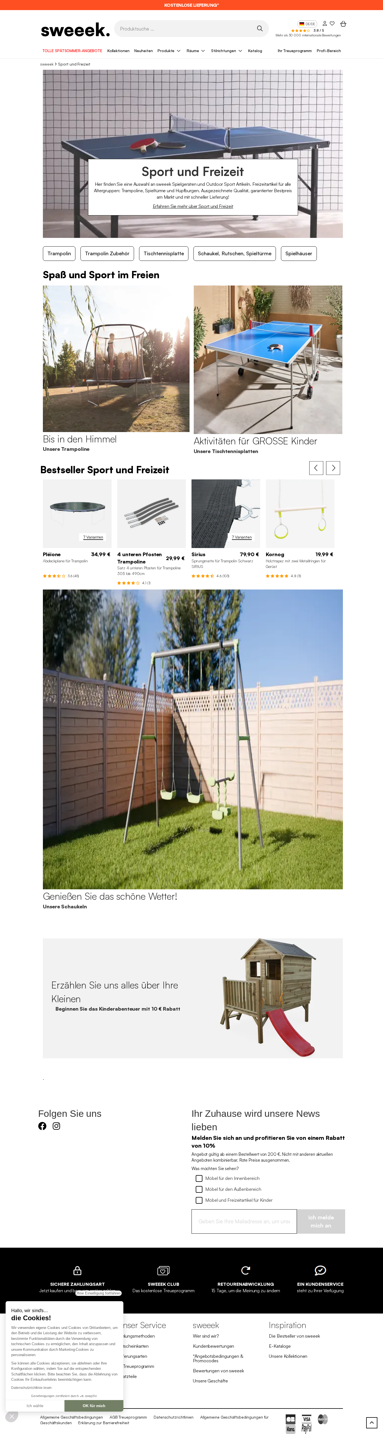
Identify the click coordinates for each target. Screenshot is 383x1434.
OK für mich (94, 1405)
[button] (12, 1416)
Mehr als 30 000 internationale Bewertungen (308, 35)
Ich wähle (35, 1405)
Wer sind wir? (206, 1336)
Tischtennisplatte (164, 253)
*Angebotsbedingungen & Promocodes (218, 1358)
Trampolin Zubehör (107, 253)
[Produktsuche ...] (259, 28)
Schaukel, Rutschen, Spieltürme (234, 253)
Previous (316, 468)
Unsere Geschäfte (210, 1381)
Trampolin (59, 253)
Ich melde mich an (321, 1221)
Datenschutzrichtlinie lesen (31, 1388)
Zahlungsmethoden (136, 1336)
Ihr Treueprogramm (295, 50)
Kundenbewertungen (213, 1346)
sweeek (46, 64)
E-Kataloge (280, 1346)
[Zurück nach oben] (371, 1422)
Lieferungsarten (132, 1356)
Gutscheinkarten (133, 1346)
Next (333, 468)
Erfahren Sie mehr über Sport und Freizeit (193, 206)
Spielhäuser (298, 253)
